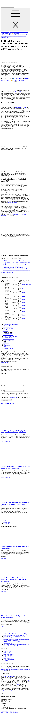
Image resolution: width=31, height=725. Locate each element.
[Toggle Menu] (15, 19)
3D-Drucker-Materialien (8, 659)
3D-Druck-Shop (7, 651)
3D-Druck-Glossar (7, 327)
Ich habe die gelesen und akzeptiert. (16, 397)
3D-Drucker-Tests (7, 655)
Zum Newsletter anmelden (7, 272)
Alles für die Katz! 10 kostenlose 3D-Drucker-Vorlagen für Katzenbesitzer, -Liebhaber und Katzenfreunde (14, 579)
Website (2, 390)
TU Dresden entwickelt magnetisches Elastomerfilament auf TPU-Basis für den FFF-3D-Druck (16, 265)
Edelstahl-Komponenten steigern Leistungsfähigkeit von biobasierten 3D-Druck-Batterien (16, 640)
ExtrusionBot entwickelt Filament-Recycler (13, 267)
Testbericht (28, 284)
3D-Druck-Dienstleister (8, 340)
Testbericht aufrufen (5, 441)
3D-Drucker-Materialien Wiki (10, 336)
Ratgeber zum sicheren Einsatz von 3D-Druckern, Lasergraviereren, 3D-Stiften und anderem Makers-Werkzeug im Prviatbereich (15, 669)
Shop (10, 33)
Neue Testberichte (7, 403)
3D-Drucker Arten (7, 658)
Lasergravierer (6, 345)
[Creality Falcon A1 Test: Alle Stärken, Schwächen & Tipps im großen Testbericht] (15, 463)
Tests (7, 33)
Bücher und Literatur (8, 348)
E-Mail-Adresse (5, 388)
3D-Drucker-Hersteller (8, 339)
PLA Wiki (5, 329)
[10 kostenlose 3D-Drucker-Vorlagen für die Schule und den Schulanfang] (15, 613)
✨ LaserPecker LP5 (16, 33)
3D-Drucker (6, 343)
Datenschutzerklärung (13, 397)
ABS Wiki (5, 331)
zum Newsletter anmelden (7, 690)
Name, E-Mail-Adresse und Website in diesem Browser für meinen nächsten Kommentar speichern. (15, 394)
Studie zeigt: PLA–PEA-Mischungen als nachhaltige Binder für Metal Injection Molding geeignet (15, 634)
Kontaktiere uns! (4, 362)
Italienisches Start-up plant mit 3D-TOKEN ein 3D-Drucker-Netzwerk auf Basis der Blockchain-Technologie (16, 269)
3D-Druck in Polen (5, 34)
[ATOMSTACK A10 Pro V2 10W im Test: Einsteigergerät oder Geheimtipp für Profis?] (15, 427)
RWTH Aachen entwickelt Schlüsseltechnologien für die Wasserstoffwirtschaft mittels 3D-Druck (16, 645)
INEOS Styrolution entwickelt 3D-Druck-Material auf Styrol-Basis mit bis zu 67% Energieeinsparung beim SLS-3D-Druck (16, 262)
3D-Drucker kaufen (7, 652)
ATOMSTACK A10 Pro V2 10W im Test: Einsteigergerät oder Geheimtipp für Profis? (13, 431)
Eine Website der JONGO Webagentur (9, 712)
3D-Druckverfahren (20, 32)
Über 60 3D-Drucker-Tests (9, 325)
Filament (5, 344)
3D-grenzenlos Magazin (8, 676)
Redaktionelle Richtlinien (18, 80)
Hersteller (13, 32)
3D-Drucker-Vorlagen (6, 32)
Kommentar (4, 373)
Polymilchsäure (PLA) (20, 107)
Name (2, 385)
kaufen (23, 284)
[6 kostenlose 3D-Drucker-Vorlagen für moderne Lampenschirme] (15, 543)
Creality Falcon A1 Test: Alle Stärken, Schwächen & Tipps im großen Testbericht (15, 467)
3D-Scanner (6, 347)
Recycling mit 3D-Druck (15, 34)
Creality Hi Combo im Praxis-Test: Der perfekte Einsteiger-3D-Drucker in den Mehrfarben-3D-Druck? (15, 504)
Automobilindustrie (12, 202)
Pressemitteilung (19, 91)
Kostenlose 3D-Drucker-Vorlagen (11, 324)
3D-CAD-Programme (8, 335)
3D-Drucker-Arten (7, 333)
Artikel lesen (3, 558)
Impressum (3, 711)
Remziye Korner (18, 78)
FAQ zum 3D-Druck (8, 328)
